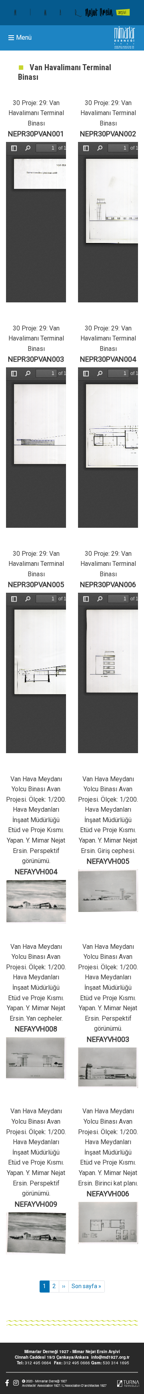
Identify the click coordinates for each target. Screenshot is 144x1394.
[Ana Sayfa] (72, 12)
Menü (24, 38)
